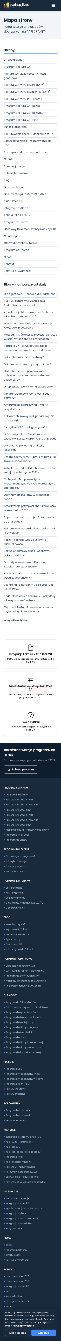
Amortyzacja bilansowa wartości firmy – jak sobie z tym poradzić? (29, 314)
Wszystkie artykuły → (17, 620)
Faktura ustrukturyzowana (20, 1166)
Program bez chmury (18, 1110)
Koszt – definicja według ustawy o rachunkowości (25, 542)
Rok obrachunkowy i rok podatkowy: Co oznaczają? (29, 418)
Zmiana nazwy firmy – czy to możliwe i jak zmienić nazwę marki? (30, 459)
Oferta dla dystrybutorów (20, 243)
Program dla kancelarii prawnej (23, 1052)
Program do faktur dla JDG (21, 1002)
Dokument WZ (14, 944)
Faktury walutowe (16, 1088)
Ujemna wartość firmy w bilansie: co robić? (27, 497)
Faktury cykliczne (15, 1093)
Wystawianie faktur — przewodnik (25, 970)
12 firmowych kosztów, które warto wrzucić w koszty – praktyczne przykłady (30, 436)
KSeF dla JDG (13, 1146)
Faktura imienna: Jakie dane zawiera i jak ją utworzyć (29, 531)
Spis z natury (13, 939)
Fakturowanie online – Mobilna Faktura (28, 134)
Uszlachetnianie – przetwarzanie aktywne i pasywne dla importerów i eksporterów (27, 375)
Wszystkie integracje (17, 1198)
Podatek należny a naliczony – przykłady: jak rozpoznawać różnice (30, 598)
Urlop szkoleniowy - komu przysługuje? (28, 386)
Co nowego (11, 236)
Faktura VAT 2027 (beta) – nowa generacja (25, 76)
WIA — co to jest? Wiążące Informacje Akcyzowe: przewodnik (28, 325)
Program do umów (16, 222)
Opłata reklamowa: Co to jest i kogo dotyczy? (26, 396)
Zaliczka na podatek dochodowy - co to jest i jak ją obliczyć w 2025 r (29, 470)
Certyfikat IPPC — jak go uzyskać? (25, 427)
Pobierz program (23, 769)
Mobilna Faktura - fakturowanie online (27, 829)
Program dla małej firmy (20, 1022)
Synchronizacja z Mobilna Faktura (24, 1208)
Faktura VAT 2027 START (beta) (24, 85)
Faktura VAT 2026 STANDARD (22, 819)
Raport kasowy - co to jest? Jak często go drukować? (29, 519)
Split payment (14, 887)
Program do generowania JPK (22, 975)
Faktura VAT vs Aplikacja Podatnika (25, 1182)
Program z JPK (14, 1068)
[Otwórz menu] (53, 5)
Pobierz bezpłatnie (16, 173)
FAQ (8, 1291)
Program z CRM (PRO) (18, 1083)
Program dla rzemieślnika (20, 1032)
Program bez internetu (19, 1115)
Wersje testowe (14, 871)
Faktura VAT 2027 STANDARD (22, 804)
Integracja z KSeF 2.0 (17, 208)
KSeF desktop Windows (19, 1161)
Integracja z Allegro (16, 1213)
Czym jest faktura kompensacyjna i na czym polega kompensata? (28, 609)
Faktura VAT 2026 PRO (18, 824)
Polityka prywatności (17, 271)
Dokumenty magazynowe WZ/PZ (24, 902)
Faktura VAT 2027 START (19, 799)
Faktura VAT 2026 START (19, 814)
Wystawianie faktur (17, 929)
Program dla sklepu (16, 1037)
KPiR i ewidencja (15, 892)
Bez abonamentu (16, 897)
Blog (6, 180)
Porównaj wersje (14, 166)
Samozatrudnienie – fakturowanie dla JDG (27, 143)
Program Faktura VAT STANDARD (25, 113)
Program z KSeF (14, 1156)
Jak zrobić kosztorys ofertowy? (24, 357)
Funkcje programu (15, 127)
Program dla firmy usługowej (22, 1027)
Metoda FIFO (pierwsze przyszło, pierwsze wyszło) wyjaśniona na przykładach (30, 337)
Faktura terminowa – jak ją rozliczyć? (27, 364)
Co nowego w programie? (20, 856)
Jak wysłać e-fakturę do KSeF (22, 1176)
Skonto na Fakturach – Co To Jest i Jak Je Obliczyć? (29, 587)
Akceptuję (43, 1332)
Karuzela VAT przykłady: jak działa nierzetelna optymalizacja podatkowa (28, 348)
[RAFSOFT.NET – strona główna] (17, 5)
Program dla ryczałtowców (21, 1012)
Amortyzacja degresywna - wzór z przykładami (26, 407)
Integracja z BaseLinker (19, 1223)
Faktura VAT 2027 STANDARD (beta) (27, 92)
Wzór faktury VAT (15, 924)
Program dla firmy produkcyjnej (23, 1047)
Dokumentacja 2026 (17, 1281)
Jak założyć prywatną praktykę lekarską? (24, 448)
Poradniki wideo (14, 1296)
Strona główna (13, 60)
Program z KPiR (14, 1228)
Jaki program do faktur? (19, 949)
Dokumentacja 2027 (17, 1276)
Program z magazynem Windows (24, 1078)
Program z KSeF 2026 (17, 834)
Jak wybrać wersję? (17, 861)
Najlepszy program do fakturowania (26, 980)
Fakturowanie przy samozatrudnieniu (27, 1007)
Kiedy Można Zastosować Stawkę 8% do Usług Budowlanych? (29, 576)
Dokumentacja (13, 187)
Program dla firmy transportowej (24, 1042)
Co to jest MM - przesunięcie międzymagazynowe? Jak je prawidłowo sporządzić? (29, 483)
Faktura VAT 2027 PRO (18, 809)
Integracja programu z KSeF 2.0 (23, 1136)
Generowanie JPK (15, 907)
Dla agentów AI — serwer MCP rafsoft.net (30, 294)
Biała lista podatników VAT (20, 965)
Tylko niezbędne (17, 1332)
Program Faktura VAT (18, 67)
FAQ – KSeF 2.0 (13, 201)
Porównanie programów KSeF (22, 1171)
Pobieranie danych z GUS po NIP (23, 985)
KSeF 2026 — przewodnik (19, 1141)
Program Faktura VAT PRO (21, 120)
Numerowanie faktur (17, 934)
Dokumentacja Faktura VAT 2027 (25, 194)
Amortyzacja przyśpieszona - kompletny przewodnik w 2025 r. (30, 508)
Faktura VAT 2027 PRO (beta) (23, 99)
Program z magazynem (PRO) (23, 1073)
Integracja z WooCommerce (22, 1218)
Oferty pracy (13, 1255)
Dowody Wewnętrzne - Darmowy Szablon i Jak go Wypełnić (25, 564)
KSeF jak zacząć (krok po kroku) (23, 1151)
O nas (7, 257)
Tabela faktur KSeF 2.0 (18, 215)
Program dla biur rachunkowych (24, 1017)
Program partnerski (16, 250)
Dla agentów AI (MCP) (18, 1301)
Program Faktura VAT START (22, 106)
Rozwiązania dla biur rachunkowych (26, 152)
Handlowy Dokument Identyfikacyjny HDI (30, 229)
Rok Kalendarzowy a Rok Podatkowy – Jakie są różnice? (28, 553)
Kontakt (9, 264)
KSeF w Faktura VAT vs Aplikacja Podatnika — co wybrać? (24, 303)
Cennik (8, 159)
